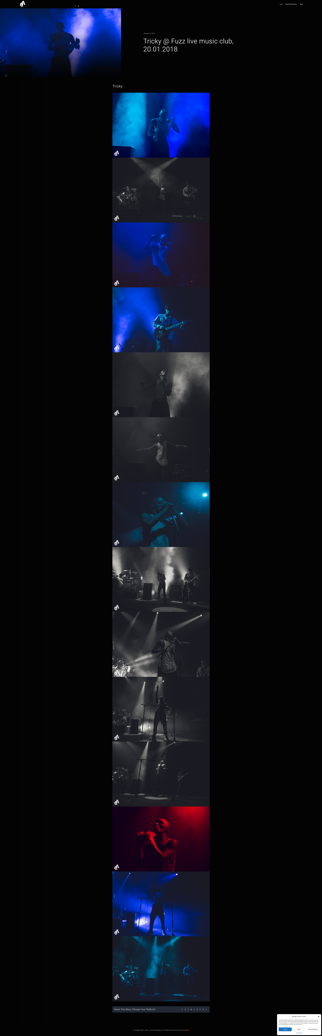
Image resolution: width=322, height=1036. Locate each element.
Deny (299, 1029)
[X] (185, 1009)
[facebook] (75, 6)
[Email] (206, 1009)
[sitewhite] (22, 1)
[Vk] (203, 1009)
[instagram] (78, 6)
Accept (285, 1029)
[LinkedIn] (191, 1009)
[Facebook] (182, 1009)
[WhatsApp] (194, 1009)
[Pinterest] (200, 1009)
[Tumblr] (197, 1009)
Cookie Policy (299, 1033)
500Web (186, 1030)
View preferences (313, 1029)
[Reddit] (188, 1009)
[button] (318, 1016)
